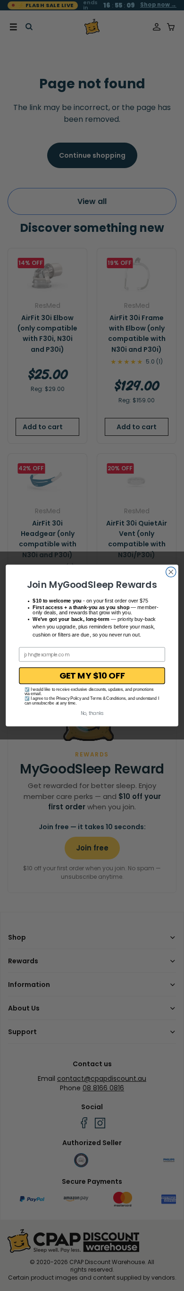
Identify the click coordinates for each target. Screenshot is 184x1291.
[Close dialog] (171, 572)
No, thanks (92, 713)
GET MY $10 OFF (92, 676)
